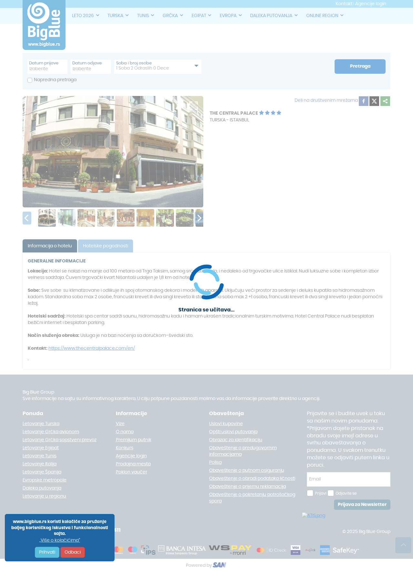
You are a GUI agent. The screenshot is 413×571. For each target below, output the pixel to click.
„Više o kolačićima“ (59, 540)
